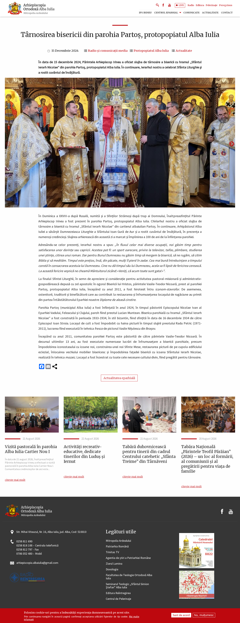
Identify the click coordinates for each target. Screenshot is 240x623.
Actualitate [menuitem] (210, 12)
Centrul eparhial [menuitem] (166, 12)
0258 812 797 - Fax (27, 549)
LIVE (181, 5)
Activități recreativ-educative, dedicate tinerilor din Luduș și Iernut (84, 454)
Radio (191, 5)
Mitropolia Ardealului (118, 541)
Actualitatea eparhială (119, 378)
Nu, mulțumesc (204, 615)
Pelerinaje (211, 5)
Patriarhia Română (117, 546)
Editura (200, 5)
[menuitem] (31, 8)
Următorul (231, 144)
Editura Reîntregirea (118, 593)
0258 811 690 (24, 541)
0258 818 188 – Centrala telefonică (37, 545)
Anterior (8, 144)
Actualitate (184, 50)
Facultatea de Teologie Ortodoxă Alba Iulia (129, 576)
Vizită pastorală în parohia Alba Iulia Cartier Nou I (31, 449)
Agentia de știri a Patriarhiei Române (128, 558)
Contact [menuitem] (227, 12)
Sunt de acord (181, 615)
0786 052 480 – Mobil (29, 553)
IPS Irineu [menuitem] (145, 12)
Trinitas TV (112, 552)
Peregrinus (225, 5)
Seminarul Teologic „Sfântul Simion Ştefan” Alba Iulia (127, 585)
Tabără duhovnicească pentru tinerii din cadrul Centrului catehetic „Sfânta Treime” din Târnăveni (149, 454)
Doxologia (112, 569)
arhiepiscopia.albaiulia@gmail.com (37, 563)
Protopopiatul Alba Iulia (151, 50)
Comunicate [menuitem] (191, 12)
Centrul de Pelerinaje (118, 599)
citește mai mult (15, 479)
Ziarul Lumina (114, 563)
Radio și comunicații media (108, 50)
